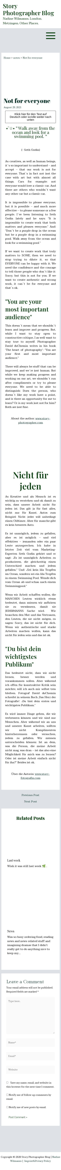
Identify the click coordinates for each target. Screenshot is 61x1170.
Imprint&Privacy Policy (37, 1161)
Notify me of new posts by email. (27, 1107)
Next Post (30, 801)
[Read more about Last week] (30, 841)
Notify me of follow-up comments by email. (28, 1097)
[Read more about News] (30, 904)
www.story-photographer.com (34, 420)
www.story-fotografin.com (35, 776)
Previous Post (30, 795)
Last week (13, 860)
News (10, 931)
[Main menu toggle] (50, 35)
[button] (30, 132)
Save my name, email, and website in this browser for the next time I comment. (30, 1085)
